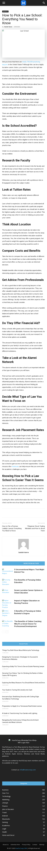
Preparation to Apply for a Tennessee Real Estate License (22, 706)
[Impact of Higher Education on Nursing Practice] (7, 603)
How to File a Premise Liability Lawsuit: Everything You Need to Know (12, 528)
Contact (34, 844)
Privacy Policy (26, 844)
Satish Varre (8, 27)
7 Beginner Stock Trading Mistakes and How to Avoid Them (35, 528)
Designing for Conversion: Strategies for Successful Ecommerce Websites (20, 658)
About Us (6, 844)
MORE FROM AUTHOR (31, 563)
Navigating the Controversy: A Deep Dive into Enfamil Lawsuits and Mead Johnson (20, 721)
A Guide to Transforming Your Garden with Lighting (19, 713)
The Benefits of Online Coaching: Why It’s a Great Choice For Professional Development (28, 623)
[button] (44, 3)
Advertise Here (15, 844)
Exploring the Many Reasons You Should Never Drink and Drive (23, 683)
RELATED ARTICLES (15, 563)
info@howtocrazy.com (28, 770)
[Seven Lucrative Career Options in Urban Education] (7, 592)
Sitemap (41, 844)
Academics (5, 11)
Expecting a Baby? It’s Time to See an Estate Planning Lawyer (23, 666)
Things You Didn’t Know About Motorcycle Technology (20, 650)
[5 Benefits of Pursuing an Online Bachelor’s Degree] (7, 613)
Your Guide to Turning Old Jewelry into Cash (17, 690)
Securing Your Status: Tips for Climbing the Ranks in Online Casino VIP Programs (22, 674)
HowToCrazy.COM (21, 848)
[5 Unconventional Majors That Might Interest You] (7, 572)
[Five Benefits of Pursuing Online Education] (7, 582)
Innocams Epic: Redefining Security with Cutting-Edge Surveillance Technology (20, 698)
